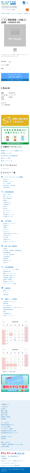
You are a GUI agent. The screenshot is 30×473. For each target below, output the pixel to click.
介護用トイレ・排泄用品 (11, 299)
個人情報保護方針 (13, 456)
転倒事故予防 (7, 271)
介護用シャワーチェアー (10, 223)
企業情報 (3, 456)
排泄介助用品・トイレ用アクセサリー (13, 307)
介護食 (5, 248)
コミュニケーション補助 (10, 283)
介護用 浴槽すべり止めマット (11, 233)
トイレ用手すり (8, 305)
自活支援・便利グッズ (9, 275)
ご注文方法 (4, 406)
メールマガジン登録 (7, 428)
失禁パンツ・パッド (9, 315)
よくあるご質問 (5, 426)
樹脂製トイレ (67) (6, 153)
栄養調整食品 (7, 252)
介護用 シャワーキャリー (10, 241)
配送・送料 (4, 410)
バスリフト (6, 231)
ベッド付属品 (7, 183)
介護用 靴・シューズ (9, 214)
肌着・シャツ (7, 290)
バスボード (6, 229)
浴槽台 (5, 227)
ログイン (11, 424)
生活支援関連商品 (9, 267)
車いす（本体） (8, 194)
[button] (24, 4)
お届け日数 (4, 412)
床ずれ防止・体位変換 (9, 185)
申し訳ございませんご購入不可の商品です (15, 76)
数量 (2, 68)
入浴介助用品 (8, 221)
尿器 (5, 311)
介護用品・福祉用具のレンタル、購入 (12, 444)
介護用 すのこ (7, 239)
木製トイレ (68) (5, 158)
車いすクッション (8, 196)
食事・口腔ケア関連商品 (11, 246)
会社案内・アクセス (7, 436)
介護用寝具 (6, 187)
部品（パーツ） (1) (6, 160)
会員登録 (3, 419)
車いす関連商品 (8, 198)
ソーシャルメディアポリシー (9, 463)
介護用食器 (6, 256)
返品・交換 (4, 414)
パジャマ (6, 292)
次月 (26, 321)
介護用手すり (7, 204)
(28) (9, 155)
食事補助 (6, 258)
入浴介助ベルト (8, 235)
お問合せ (3, 438)
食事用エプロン (8, 260)
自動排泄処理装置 (8, 309)
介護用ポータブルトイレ (10, 301)
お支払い (3, 408)
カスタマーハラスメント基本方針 (10, 465)
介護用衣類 (7, 288)
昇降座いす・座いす (9, 281)
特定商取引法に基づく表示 (8, 430)
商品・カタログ (5, 442)
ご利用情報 (4, 458)
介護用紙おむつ (8, 313)
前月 (4, 321)
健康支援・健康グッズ (9, 277)
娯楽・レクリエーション (10, 273)
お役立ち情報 (5, 446)
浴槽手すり (6, 225)
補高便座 (6, 303)
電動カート (6, 200)
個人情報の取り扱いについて (9, 432)
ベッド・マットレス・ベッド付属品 (14, 177)
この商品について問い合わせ (15, 79)
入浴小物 (6, 237)
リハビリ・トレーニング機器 (11, 269)
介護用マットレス (8, 181)
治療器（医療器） (8, 279)
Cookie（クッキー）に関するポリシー (12, 460)
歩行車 (5, 206)
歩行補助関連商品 (9, 192)
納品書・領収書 (5, 416)
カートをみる (5, 422)
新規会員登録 (5, 424)
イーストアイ (5, 168)
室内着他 (6, 294)
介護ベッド (6, 179)
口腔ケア (6, 262)
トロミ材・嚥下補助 (9, 254)
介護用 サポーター (8, 216)
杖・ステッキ (7, 212)
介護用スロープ (8, 202)
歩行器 (5, 208)
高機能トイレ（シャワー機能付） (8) (11, 150)
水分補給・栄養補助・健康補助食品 (13, 250)
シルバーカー (7, 210)
